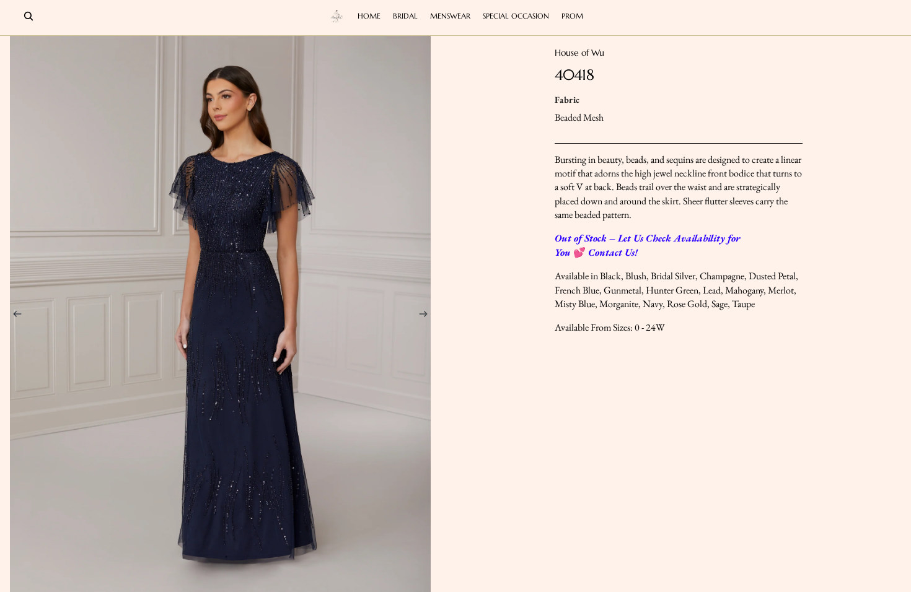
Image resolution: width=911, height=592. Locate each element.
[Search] (28, 16)
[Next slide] (427, 315)
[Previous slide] (13, 315)
